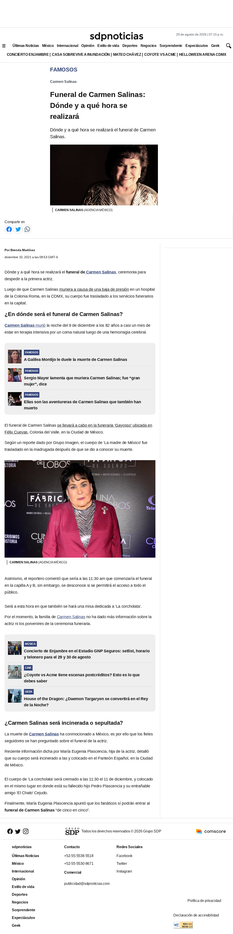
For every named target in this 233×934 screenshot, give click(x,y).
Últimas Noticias (26, 46)
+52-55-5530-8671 (79, 863)
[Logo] (116, 36)
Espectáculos (196, 46)
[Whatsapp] (27, 229)
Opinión (87, 46)
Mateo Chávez (127, 54)
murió (25, 325)
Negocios (148, 46)
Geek (215, 46)
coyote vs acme (160, 54)
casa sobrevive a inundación (81, 54)
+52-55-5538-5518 (79, 856)
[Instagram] (25, 831)
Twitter (121, 863)
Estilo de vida (108, 46)
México (48, 46)
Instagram (124, 871)
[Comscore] (211, 831)
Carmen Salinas (63, 82)
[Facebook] (9, 229)
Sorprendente (171, 46)
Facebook (124, 856)
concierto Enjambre (28, 54)
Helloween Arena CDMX (202, 54)
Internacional (67, 46)
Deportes (129, 46)
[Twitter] (18, 229)
